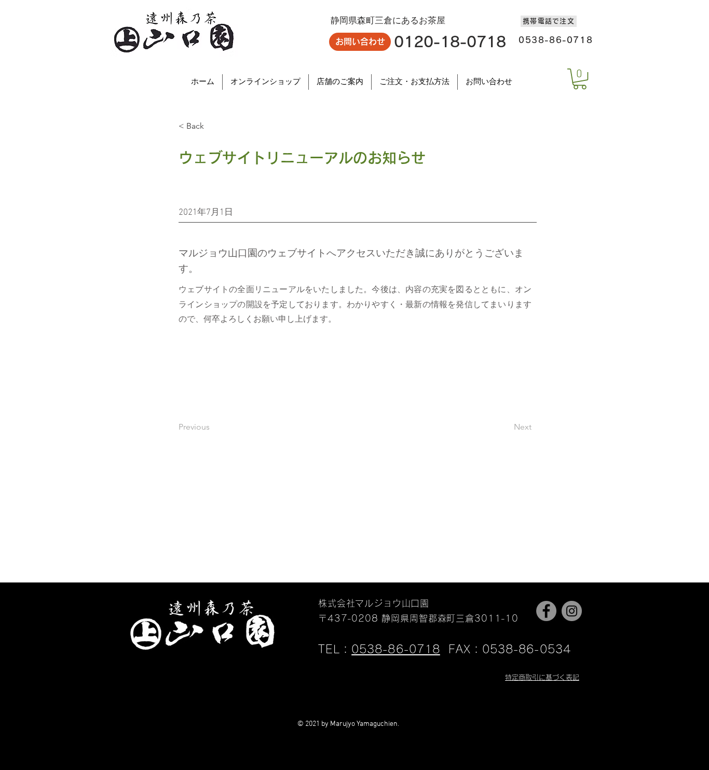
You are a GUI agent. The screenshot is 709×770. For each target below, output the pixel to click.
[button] (579, 78)
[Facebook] (546, 611)
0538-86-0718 (395, 649)
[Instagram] (572, 611)
